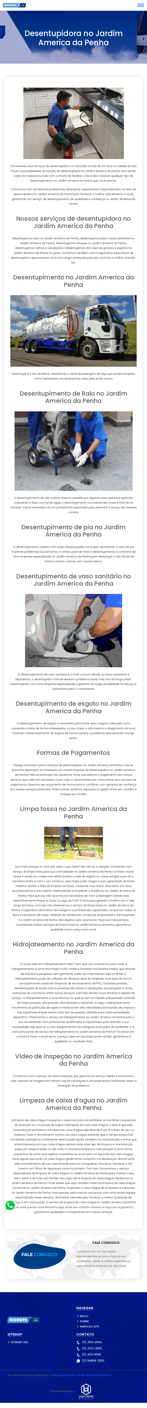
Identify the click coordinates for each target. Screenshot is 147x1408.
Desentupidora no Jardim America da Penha (81, 1375)
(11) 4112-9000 (91, 1354)
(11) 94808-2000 (93, 1361)
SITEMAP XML (19, 1342)
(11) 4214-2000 (92, 1348)
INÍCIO (84, 1316)
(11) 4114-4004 (92, 1342)
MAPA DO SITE (89, 1326)
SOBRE (84, 1321)
